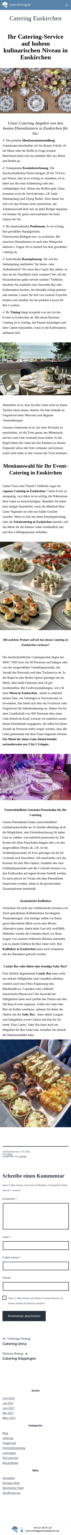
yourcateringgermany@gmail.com (42, 1531)
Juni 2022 (8, 1398)
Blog (5, 1433)
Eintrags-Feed (11, 1483)
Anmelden (8, 1478)
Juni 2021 (8, 1408)
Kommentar (9, 1198)
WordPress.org (11, 1493)
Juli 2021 (8, 1403)
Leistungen (9, 1453)
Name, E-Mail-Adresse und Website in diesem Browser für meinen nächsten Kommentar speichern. (35, 1301)
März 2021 (9, 1417)
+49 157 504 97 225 (42, 1528)
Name (6, 1237)
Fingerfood (9, 1443)
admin (10, 1154)
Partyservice (10, 1457)
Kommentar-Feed (12, 1488)
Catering (22, 1156)
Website (6, 1277)
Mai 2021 (8, 1413)
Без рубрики (10, 1462)
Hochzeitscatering (13, 1448)
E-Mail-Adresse (11, 1257)
